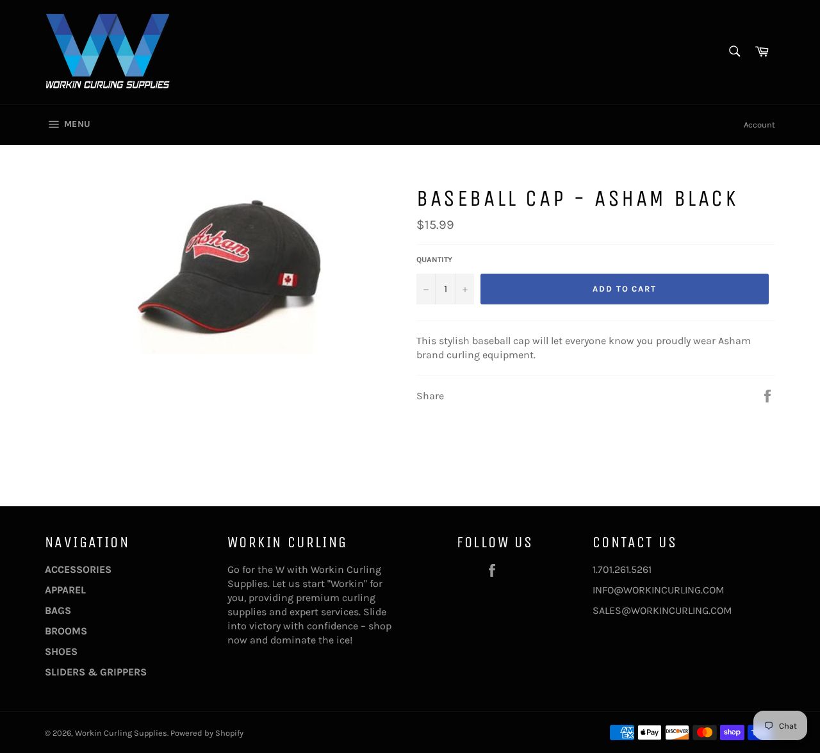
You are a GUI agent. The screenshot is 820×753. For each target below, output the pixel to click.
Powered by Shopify (206, 733)
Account (759, 124)
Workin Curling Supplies (121, 733)
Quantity (434, 259)
